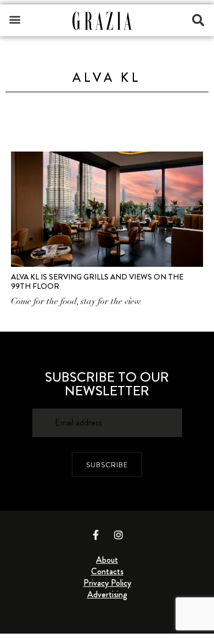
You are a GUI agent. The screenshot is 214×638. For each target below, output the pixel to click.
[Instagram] (118, 535)
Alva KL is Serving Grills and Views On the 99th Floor (97, 281)
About (107, 559)
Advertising (107, 594)
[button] (14, 19)
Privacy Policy (107, 583)
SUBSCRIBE (107, 464)
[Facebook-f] (96, 535)
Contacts (107, 571)
